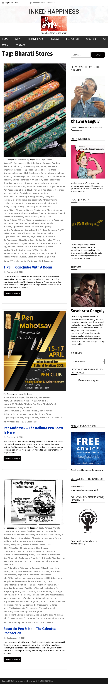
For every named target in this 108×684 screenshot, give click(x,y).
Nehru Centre (31, 216)
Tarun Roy (30, 618)
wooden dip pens (17, 622)
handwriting (21, 196)
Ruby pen (19, 605)
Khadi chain (33, 575)
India (13, 571)
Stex (32, 240)
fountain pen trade (29, 193)
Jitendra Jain (29, 203)
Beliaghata (16, 545)
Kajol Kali (22, 575)
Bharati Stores (41, 170)
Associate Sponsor (24, 170)
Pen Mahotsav (19, 414)
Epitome (27, 183)
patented (49, 588)
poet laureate (28, 591)
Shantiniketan (17, 615)
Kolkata (19, 404)
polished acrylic (19, 230)
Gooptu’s (36, 568)
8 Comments (48, 622)
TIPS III (28, 247)
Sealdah (44, 608)
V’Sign (36, 250)
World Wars (33, 622)
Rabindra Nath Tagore (19, 595)
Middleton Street (29, 585)
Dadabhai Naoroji (20, 554)
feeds (56, 558)
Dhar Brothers (42, 554)
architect (17, 166)
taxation (15, 243)
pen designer (21, 223)
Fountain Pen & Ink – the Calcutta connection (30, 630)
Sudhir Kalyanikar (44, 240)
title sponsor (39, 247)
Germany (25, 568)
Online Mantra (26, 220)
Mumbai (19, 216)
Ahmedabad (9, 397)
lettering (31, 206)
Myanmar (26, 411)
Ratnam (44, 601)
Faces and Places (34, 186)
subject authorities (44, 615)
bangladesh (31, 397)
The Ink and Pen (15, 247)
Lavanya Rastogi (17, 206)
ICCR (12, 404)
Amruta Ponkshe (43, 163)
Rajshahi (35, 601)
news (20, 394)
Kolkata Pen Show (33, 404)
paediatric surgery (43, 220)
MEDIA (5, 45)
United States (43, 618)
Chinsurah (20, 551)
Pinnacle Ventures (34, 226)
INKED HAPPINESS (54, 11)
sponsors (12, 240)
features (22, 160)
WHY (17, 39)
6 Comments (30, 422)
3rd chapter (19, 163)
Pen (11, 223)
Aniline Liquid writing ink (26, 534)
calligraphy (17, 173)
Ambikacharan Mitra (37, 531)
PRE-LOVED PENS (35, 39)
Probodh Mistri (44, 591)
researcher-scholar (20, 237)
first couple (49, 186)
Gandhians (14, 568)
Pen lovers (34, 223)
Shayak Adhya (31, 417)
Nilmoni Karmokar (47, 585)
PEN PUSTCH (72, 39)
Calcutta (14, 548)
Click (26, 173)
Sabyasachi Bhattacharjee (38, 605)
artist (43, 166)
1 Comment (47, 261)
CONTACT (20, 45)
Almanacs (22, 531)
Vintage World (19, 257)
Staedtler (23, 240)
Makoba (34, 213)
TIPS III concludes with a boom (28, 267)
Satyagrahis (32, 608)
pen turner (19, 226)
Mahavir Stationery (19, 213)
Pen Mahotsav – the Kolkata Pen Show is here (33, 430)
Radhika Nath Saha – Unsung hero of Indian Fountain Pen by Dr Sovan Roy (34, 598)
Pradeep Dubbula (48, 230)
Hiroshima (47, 568)
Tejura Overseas (28, 243)
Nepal (35, 411)
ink (12, 203)
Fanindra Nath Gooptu (41, 558)
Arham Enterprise (31, 166)
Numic (14, 220)
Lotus (50, 210)
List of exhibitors (25, 210)
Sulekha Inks (45, 417)
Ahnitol (30, 163)
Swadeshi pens (16, 618)
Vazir (20, 253)
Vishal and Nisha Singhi (38, 257)
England (13, 558)
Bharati (26, 545)
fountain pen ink (40, 561)
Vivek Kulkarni (18, 261)
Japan (18, 203)
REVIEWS (54, 39)
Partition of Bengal (34, 588)
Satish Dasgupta (17, 608)
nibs (41, 216)
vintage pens (14, 422)
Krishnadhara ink (17, 578)
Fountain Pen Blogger (44, 190)
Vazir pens (30, 253)
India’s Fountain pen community (27, 200)
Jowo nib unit (44, 203)
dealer (28, 401)
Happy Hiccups (36, 196)
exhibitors (20, 186)
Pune (42, 414)
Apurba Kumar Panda (50, 534)
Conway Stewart (35, 551)
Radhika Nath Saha (40, 595)
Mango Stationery (48, 213)
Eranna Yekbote (40, 183)
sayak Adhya (36, 237)
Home (5, 39)
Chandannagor (27, 548)
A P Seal (39, 528)
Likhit (12, 210)
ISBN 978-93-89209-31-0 (29, 571)
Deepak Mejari (19, 176)
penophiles (33, 414)
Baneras (14, 538)
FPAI (12, 196)
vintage (40, 253)
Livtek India (40, 210)
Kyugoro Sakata (34, 578)
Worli (29, 261)
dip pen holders (35, 176)
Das (32, 554)
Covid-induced (47, 173)
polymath (33, 230)
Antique (20, 397)
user (29, 250)
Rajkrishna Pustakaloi (19, 601)
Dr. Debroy (36, 180)
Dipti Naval (50, 176)
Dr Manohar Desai (21, 180)
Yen (35, 261)
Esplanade (23, 558)
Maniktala (14, 585)
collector (34, 173)
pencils (16, 591)
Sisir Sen (30, 615)
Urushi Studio (18, 250)
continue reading (11, 293)
